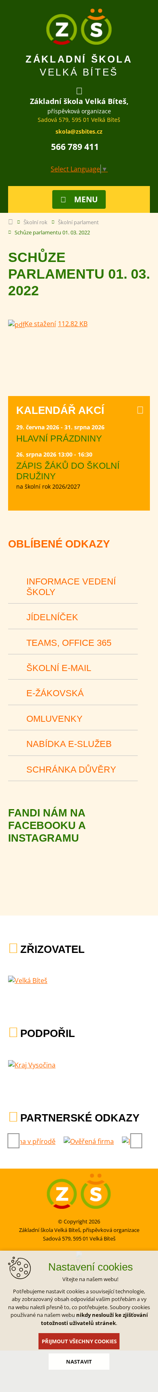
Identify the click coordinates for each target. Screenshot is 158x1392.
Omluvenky (54, 719)
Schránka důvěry (71, 769)
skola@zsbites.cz (79, 131)
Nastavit (79, 1361)
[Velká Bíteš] (27, 980)
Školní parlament (78, 222)
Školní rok (35, 222)
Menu (86, 199)
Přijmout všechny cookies (79, 1341)
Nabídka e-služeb (69, 744)
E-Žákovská (55, 693)
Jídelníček (52, 617)
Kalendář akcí (60, 410)
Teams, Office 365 (68, 643)
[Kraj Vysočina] (32, 1065)
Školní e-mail (58, 668)
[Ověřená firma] (89, 1141)
